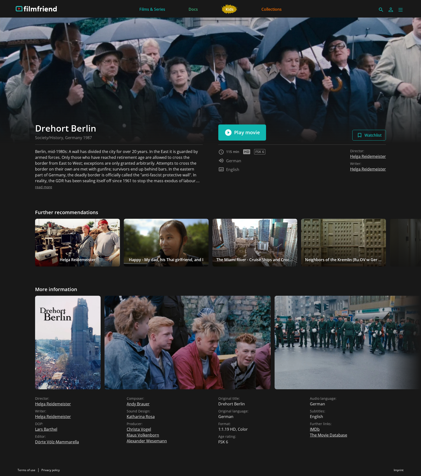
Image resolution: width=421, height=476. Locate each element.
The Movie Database (328, 435)
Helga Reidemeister (368, 156)
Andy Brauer (138, 404)
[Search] (381, 10)
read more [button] (43, 187)
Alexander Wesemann (147, 441)
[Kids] (229, 9)
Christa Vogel (139, 429)
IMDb (315, 429)
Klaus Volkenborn (143, 435)
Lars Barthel (46, 429)
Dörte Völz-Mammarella (57, 442)
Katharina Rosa (141, 416)
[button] (400, 10)
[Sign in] (391, 10)
